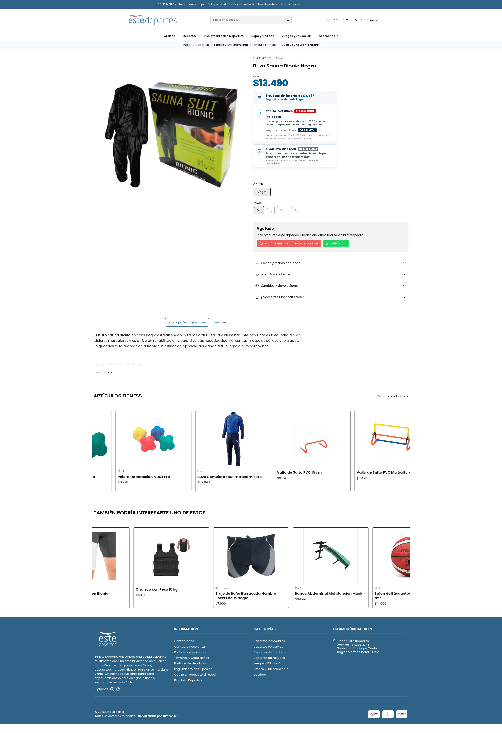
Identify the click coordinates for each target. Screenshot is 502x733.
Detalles (220, 322)
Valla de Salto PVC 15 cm (259, 472)
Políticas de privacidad (190, 652)
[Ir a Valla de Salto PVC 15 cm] (273, 439)
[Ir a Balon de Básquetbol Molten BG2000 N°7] (370, 556)
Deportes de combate (270, 652)
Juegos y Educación (268, 663)
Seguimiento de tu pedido (193, 669)
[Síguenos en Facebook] (118, 689)
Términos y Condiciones (191, 658)
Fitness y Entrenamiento (231, 44)
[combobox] (251, 20)
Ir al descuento (313, 4)
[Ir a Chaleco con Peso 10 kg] (131, 556)
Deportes (202, 44)
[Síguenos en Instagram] (112, 689)
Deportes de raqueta (269, 658)
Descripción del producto (187, 322)
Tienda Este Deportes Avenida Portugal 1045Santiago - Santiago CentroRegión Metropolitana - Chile (358, 646)
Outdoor (260, 674)
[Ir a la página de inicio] (153, 20)
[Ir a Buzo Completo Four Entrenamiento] (193, 439)
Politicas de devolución (191, 663)
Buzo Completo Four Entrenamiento (190, 476)
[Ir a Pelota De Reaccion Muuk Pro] (113, 439)
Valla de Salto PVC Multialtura (344, 472)
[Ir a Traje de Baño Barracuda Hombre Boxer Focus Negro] (210, 556)
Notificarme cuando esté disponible (291, 243)
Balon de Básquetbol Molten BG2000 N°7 (367, 595)
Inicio (187, 44)
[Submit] (288, 20)
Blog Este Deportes (188, 680)
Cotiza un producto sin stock (195, 674)
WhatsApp (338, 243)
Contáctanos (184, 641)
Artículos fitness (264, 44)
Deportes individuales (269, 641)
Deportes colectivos (268, 647)
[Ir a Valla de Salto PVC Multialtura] (352, 439)
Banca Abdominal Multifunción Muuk (288, 593)
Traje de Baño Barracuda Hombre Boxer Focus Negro (205, 595)
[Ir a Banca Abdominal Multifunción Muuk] (290, 556)
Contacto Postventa (189, 647)
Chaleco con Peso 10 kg (116, 589)
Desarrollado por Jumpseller (158, 716)
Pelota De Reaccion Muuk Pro (104, 476)
